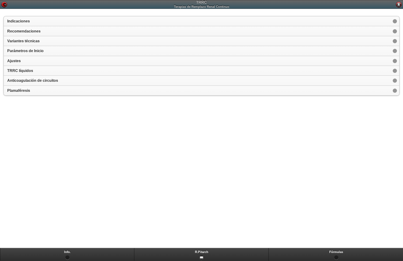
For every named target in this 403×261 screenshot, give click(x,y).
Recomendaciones (24, 31)
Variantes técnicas (23, 41)
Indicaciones (18, 21)
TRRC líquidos (20, 71)
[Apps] (399, 5)
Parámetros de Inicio (25, 51)
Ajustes (14, 61)
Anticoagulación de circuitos (32, 80)
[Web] (4, 5)
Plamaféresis (18, 91)
